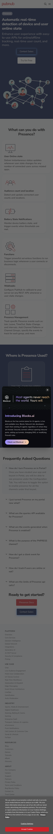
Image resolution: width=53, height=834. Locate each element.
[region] (26, 815)
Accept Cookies (27, 829)
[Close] (47, 390)
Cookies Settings (27, 824)
